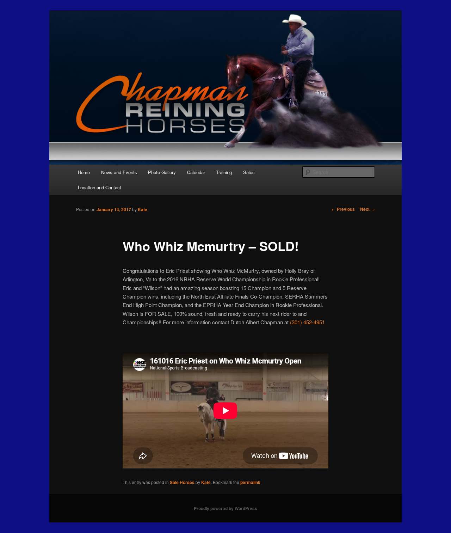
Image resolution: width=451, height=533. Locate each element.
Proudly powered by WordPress (225, 508)
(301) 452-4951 (307, 322)
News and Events (119, 172)
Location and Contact (99, 187)
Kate (142, 209)
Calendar (196, 172)
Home (84, 172)
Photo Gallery (162, 172)
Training (224, 172)
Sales (249, 172)
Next (367, 209)
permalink (250, 482)
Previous (343, 209)
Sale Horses (182, 482)
